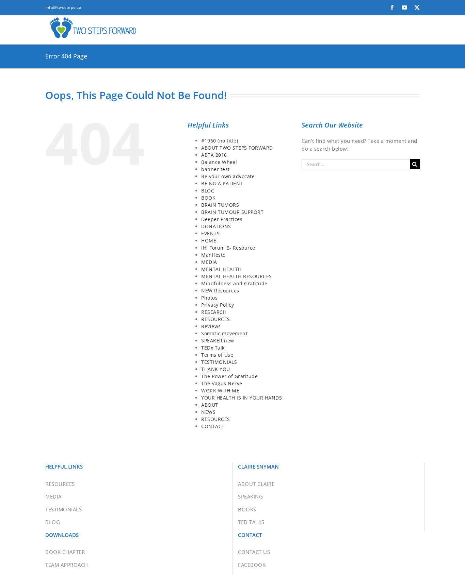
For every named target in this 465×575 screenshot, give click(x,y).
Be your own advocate (228, 176)
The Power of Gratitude (229, 376)
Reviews (211, 326)
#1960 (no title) (219, 140)
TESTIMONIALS (219, 362)
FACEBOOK (252, 564)
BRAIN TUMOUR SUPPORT (232, 212)
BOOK (208, 198)
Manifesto (213, 255)
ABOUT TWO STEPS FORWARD (237, 148)
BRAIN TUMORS (220, 205)
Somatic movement (224, 333)
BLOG (207, 190)
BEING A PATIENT (222, 183)
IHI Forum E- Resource (228, 247)
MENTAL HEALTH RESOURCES (236, 276)
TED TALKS (251, 522)
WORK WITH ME (220, 390)
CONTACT (213, 426)
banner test (215, 169)
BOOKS (247, 509)
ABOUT (209, 405)
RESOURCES (215, 319)
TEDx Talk (213, 347)
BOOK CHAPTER (65, 551)
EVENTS (210, 233)
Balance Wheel (219, 162)
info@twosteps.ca (63, 7)
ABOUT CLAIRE (256, 483)
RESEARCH (213, 312)
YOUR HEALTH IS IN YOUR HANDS (241, 397)
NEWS (208, 412)
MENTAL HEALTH (221, 269)
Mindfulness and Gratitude (234, 283)
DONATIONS (216, 226)
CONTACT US (254, 551)
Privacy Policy (217, 305)
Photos (209, 297)
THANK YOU (215, 369)
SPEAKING (250, 496)
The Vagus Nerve (221, 383)
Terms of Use (217, 355)
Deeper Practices (221, 219)
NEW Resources (220, 290)
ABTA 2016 (214, 155)
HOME (208, 240)
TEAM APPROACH (66, 564)
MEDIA (209, 262)
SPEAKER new (217, 340)
